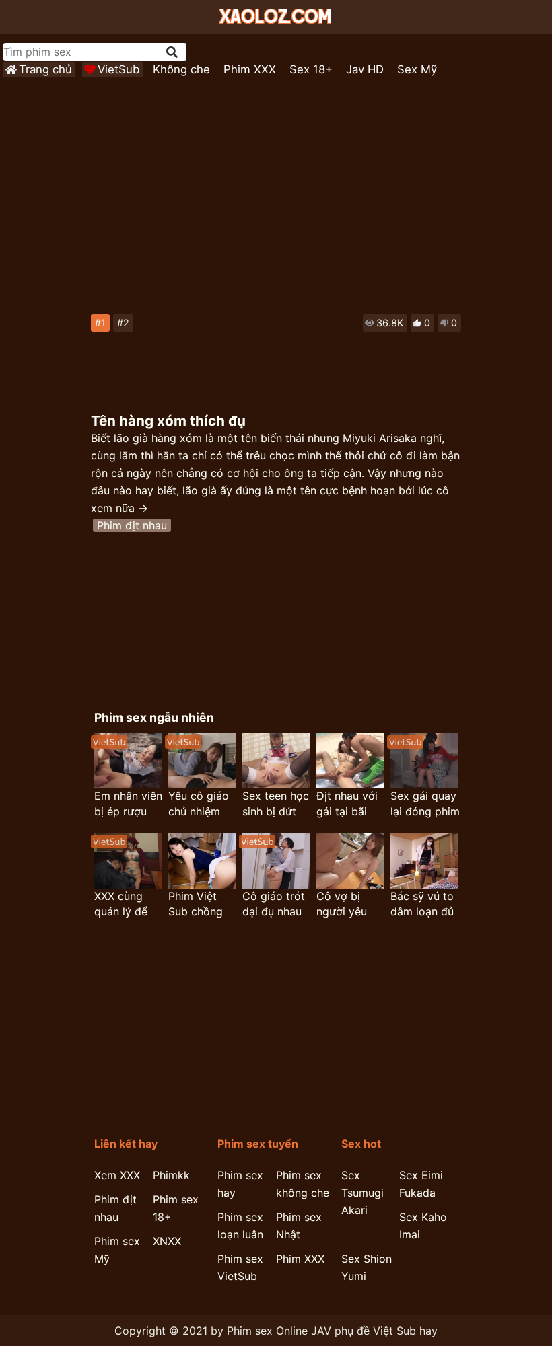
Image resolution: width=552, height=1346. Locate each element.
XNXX (167, 1241)
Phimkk (171, 1175)
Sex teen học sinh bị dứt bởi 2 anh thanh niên (275, 804)
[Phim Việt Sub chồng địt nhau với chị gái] (202, 861)
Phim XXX (249, 69)
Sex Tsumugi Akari (362, 1192)
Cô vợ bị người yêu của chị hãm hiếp (347, 904)
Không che (181, 69)
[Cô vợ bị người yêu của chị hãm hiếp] (350, 861)
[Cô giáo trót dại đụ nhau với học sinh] (276, 861)
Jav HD (365, 69)
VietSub (118, 69)
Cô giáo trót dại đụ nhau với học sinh (273, 904)
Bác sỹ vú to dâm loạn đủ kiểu (422, 904)
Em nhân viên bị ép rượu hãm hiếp (128, 804)
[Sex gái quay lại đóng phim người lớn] (424, 761)
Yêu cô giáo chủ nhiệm (198, 803)
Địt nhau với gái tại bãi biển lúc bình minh (348, 804)
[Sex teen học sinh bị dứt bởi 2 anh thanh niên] (276, 761)
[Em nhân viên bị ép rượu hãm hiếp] (128, 761)
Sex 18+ (311, 69)
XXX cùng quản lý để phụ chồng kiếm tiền (121, 904)
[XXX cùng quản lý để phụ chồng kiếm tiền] (128, 861)
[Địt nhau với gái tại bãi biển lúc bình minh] (350, 761)
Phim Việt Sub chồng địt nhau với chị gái (198, 904)
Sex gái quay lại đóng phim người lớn (425, 804)
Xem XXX (117, 1175)
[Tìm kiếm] (173, 52)
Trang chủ (45, 69)
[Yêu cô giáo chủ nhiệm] (202, 761)
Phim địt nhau (132, 525)
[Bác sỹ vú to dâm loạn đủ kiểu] (424, 861)
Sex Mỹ (417, 69)
